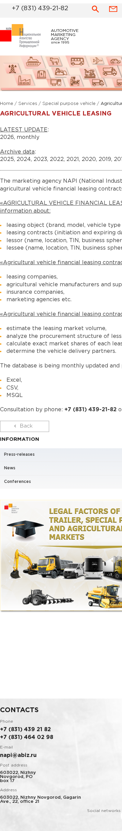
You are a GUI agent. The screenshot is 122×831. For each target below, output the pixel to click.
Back (26, 428)
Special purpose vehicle (69, 106)
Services (27, 106)
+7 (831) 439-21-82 (31, 8)
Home (6, 106)
